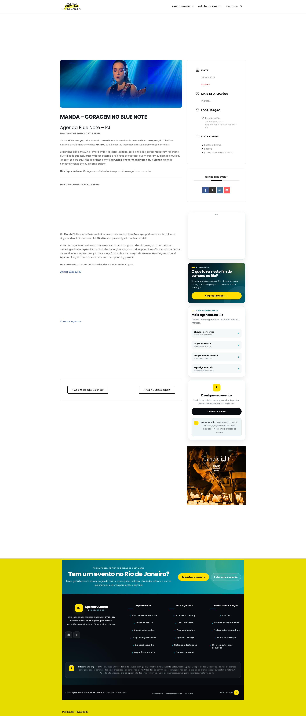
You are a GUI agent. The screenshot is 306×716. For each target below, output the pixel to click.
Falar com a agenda (226, 576)
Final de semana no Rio (144, 615)
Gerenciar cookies (174, 693)
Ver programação (216, 295)
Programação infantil (144, 637)
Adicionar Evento (209, 6)
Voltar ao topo (228, 692)
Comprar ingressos (70, 321)
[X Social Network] (212, 190)
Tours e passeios (185, 630)
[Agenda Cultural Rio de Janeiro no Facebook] (76, 634)
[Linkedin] (220, 190)
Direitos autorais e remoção (222, 646)
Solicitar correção (227, 637)
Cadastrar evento (216, 411)
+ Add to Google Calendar (87, 390)
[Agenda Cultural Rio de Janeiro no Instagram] (68, 634)
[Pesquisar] (241, 6)
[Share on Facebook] (205, 190)
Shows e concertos (144, 630)
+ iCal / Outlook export (157, 390)
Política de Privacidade (226, 622)
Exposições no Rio (144, 645)
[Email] (227, 190)
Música (208, 148)
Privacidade (157, 693)
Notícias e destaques (185, 645)
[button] (192, 6)
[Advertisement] (153, 36)
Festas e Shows (212, 145)
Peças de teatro (144, 622)
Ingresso (206, 100)
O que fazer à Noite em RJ (218, 152)
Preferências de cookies (227, 630)
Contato (232, 6)
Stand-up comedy (185, 615)
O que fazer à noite (144, 652)
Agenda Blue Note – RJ (85, 127)
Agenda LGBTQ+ (185, 637)
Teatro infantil (185, 622)
